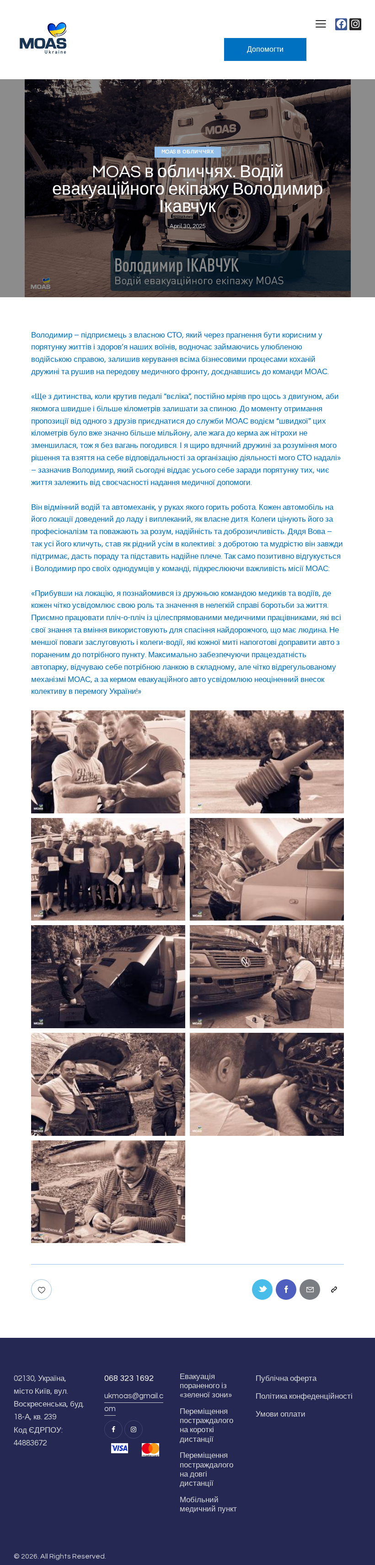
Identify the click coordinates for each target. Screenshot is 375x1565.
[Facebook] (341, 24)
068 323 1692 (129, 1378)
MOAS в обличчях (187, 151)
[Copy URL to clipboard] (333, 1289)
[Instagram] (355, 24)
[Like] (42, 1289)
